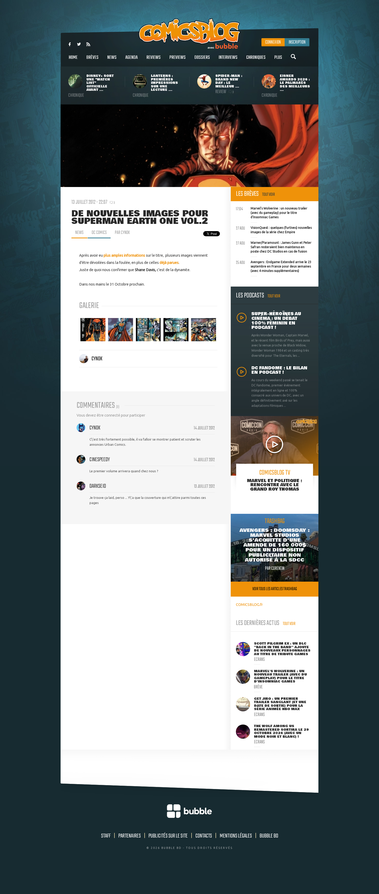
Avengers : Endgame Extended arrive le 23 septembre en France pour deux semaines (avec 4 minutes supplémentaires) (273, 265)
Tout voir (268, 194)
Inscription (297, 42)
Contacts (203, 836)
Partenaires (129, 836)
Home (73, 57)
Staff (106, 836)
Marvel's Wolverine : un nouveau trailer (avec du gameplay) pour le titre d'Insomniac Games (271, 212)
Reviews (153, 57)
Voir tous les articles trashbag (274, 589)
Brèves (92, 57)
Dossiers (202, 57)
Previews (177, 57)
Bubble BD (269, 836)
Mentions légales (236, 836)
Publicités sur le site (168, 836)
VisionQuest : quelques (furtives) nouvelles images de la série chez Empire (274, 229)
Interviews (228, 57)
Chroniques (256, 57)
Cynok (97, 358)
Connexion (273, 42)
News (112, 57)
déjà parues (169, 262)
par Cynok (122, 232)
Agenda (131, 57)
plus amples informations (124, 255)
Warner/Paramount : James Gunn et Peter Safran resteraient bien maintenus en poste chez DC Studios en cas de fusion (273, 246)
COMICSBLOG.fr (249, 604)
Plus (278, 57)
